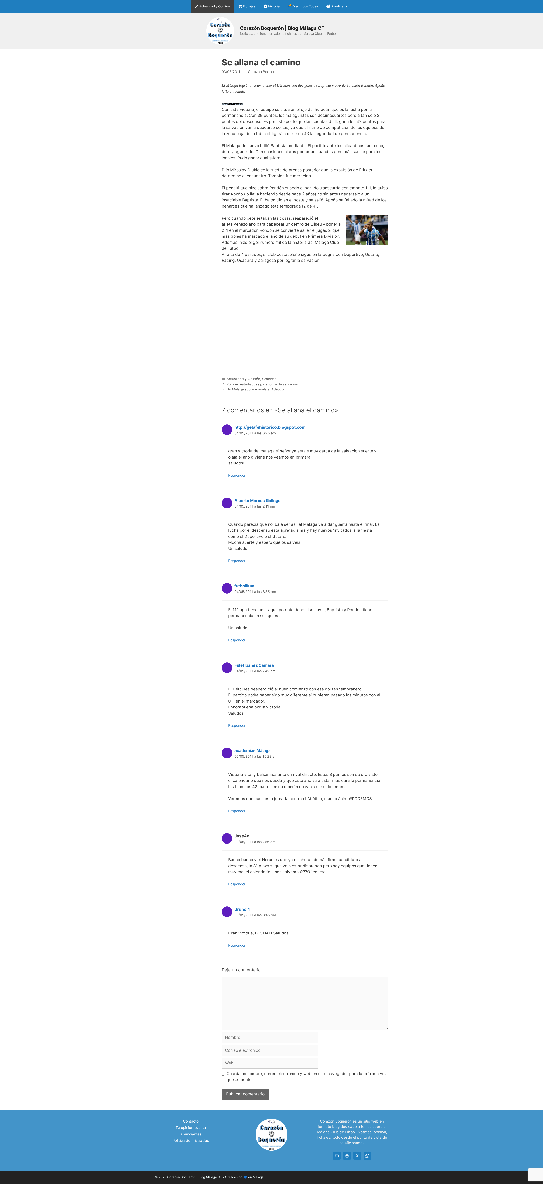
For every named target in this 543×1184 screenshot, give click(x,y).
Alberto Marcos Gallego (257, 500)
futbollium (244, 585)
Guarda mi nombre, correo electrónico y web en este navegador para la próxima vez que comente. (307, 1076)
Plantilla (336, 6)
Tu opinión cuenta (191, 1127)
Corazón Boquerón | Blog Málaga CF (282, 28)
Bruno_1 (242, 909)
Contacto (191, 1121)
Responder (236, 475)
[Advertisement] (305, 320)
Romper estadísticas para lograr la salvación (262, 384)
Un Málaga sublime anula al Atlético (255, 389)
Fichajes (248, 6)
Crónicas (269, 379)
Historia (273, 6)
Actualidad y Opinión (214, 6)
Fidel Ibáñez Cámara (254, 665)
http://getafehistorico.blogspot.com (269, 427)
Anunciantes (191, 1134)
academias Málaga (252, 750)
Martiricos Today (305, 6)
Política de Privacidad (190, 1140)
